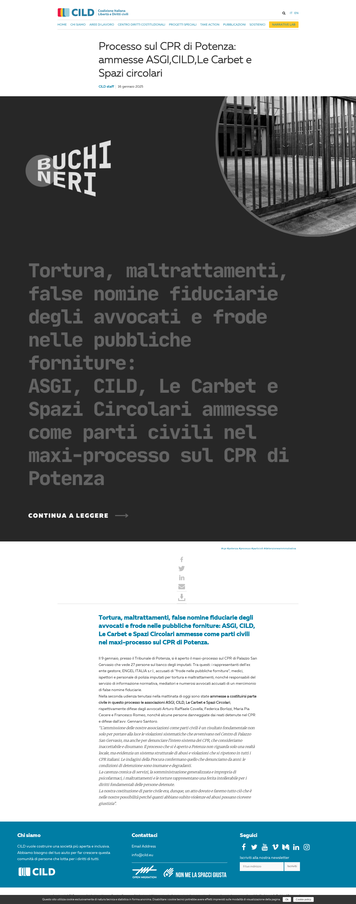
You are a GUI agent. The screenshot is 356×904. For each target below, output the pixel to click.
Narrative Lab (283, 24)
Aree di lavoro (101, 24)
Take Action (209, 24)
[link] (283, 13)
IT (291, 13)
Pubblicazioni (234, 24)
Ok (286, 899)
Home (62, 24)
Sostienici (257, 24)
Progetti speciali (183, 24)
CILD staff (106, 86)
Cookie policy (303, 899)
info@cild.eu (142, 855)
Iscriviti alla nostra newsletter (264, 858)
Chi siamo (78, 24)
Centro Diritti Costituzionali (141, 24)
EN (296, 13)
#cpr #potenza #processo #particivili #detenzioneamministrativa (258, 548)
